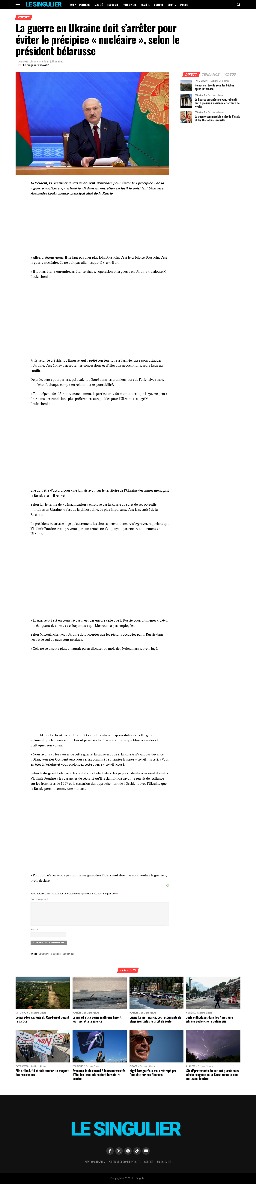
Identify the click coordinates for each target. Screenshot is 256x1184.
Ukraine (69, 954)
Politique (84, 5)
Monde (184, 5)
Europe (44, 954)
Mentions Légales (95, 1162)
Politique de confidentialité (125, 1162)
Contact (148, 1162)
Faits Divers (129, 5)
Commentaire (39, 899)
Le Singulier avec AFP (36, 65)
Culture (158, 5)
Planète (145, 5)
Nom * (34, 929)
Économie (112, 5)
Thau (71, 5)
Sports (172, 5)
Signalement (164, 1162)
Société (98, 5)
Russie (56, 954)
